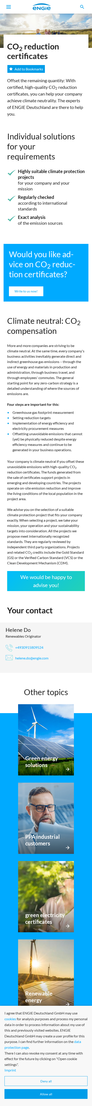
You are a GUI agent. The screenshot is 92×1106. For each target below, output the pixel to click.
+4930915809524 (29, 647)
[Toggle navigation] (9, 7)
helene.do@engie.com (31, 658)
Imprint (10, 1070)
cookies (10, 1019)
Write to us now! (26, 291)
